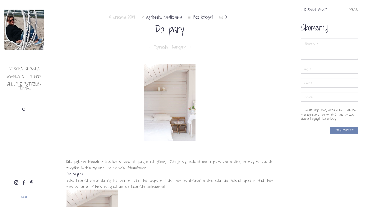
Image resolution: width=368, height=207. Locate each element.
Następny (179, 47)
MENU (353, 10)
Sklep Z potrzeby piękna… (24, 86)
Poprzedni (160, 47)
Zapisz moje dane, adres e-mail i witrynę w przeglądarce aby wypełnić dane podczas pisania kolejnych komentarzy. (328, 114)
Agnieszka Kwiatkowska (164, 17)
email (24, 197)
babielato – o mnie (24, 76)
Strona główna (24, 69)
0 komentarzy (314, 10)
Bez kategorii (203, 17)
